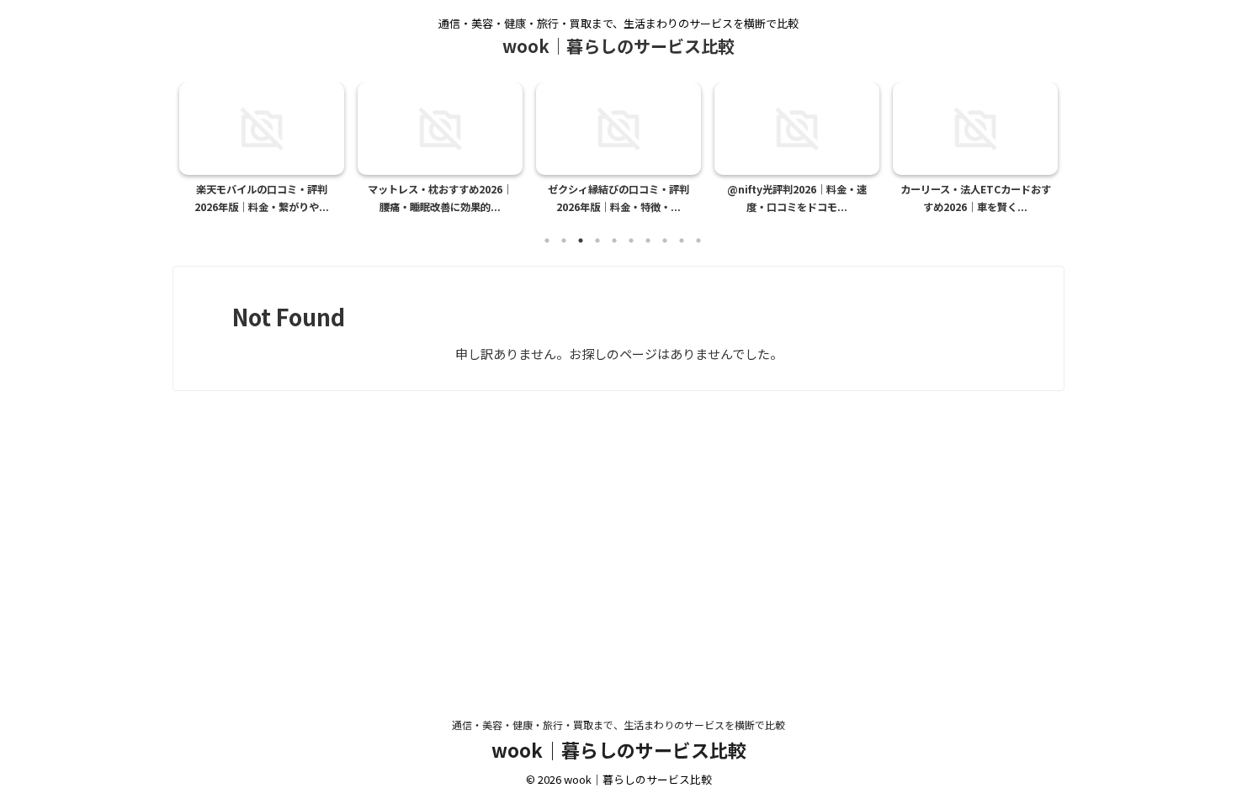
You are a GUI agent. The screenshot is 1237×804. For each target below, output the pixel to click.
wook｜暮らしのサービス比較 (618, 46)
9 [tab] (681, 240)
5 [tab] (614, 240)
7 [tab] (648, 240)
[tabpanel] (261, 153)
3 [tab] (580, 240)
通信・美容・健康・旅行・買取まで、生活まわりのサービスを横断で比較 (618, 724)
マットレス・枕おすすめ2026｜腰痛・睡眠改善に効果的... (440, 198)
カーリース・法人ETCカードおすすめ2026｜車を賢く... (975, 198)
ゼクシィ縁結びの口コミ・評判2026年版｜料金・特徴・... (618, 198)
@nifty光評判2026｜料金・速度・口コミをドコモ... (797, 198)
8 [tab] (664, 240)
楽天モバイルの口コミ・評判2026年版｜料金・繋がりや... (261, 198)
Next (1042, 144)
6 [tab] (631, 240)
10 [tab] (698, 240)
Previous (194, 144)
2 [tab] (563, 240)
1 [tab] (547, 240)
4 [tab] (597, 240)
